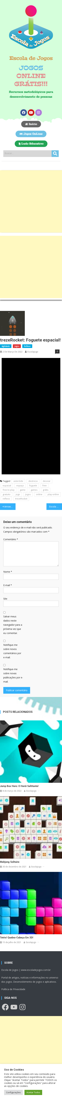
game (22, 489)
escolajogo (32, 351)
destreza (33, 481)
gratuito (6, 494)
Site (5, 598)
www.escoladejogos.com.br (36, 969)
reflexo (6, 498)
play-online (53, 494)
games (34, 489)
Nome (7, 571)
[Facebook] (23, 112)
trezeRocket (21, 498)
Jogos (17, 346)
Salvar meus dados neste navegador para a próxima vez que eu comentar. (12, 625)
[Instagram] (38, 112)
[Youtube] (31, 112)
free (44, 485)
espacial (7, 485)
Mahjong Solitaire (9, 861)
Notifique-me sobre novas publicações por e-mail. (13, 675)
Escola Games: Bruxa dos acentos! (55, 506)
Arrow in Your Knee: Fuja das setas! (10, 506)
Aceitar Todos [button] (33, 1092)
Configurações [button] (13, 1092)
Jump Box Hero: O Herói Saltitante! (19, 786)
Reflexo (27, 346)
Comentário (10, 539)
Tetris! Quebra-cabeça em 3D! (16, 937)
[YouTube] (14, 1007)
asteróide (18, 481)
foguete (33, 485)
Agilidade (6, 346)
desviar (46, 481)
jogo (18, 494)
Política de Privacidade (13, 989)
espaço (20, 485)
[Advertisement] (31, 201)
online (39, 494)
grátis (45, 489)
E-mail (7, 585)
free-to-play (9, 489)
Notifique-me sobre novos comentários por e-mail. (12, 651)
